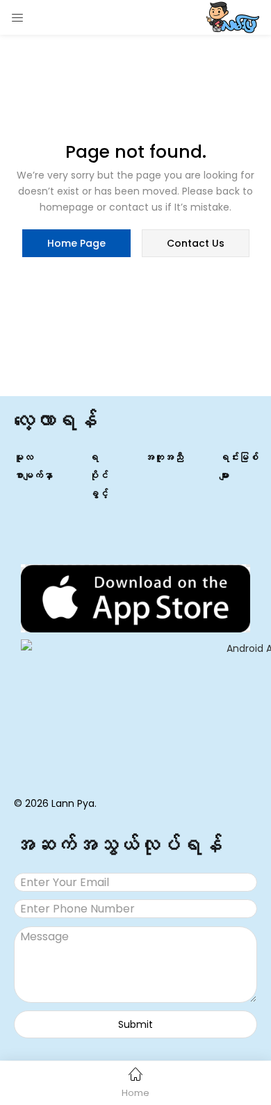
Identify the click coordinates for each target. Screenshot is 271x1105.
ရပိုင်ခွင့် (98, 475)
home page (76, 243)
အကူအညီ (164, 457)
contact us (195, 243)
